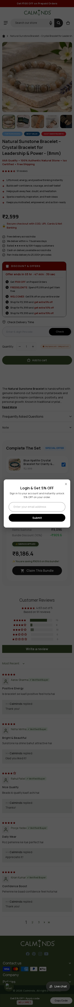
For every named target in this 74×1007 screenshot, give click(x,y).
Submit (37, 518)
